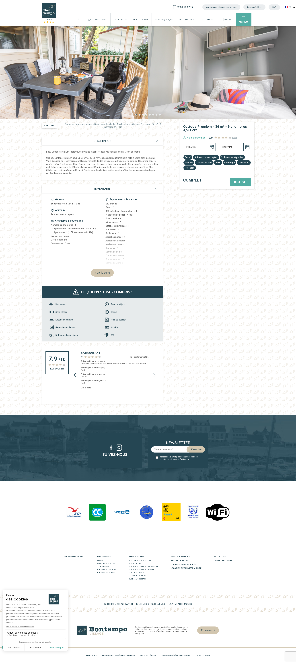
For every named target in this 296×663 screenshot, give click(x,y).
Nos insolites (135, 564)
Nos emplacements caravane (142, 570)
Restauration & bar (106, 564)
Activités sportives (106, 573)
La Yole (49, 21)
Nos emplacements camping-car (143, 567)
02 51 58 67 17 (185, 7)
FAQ (274, 7)
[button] (136, 115)
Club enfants (103, 567)
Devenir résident (254, 7)
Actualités (207, 19)
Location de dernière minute (186, 568)
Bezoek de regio (179, 560)
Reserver (240, 182)
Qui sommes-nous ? (97, 19)
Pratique (101, 560)
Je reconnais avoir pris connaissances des (179, 458)
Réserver (243, 22)
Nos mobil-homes (136, 573)
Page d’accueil (78, 19)
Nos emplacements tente (140, 560)
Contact (228, 19)
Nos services (120, 19)
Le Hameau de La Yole (138, 576)
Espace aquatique (164, 19)
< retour (49, 125)
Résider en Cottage (137, 579)
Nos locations (140, 19)
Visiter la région (187, 19)
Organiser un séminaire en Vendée (221, 7)
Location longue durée (183, 564)
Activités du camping (106, 570)
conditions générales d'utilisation (174, 459)
